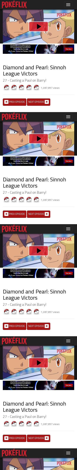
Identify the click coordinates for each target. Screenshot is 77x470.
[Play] (38, 235)
